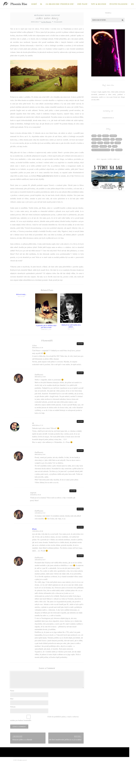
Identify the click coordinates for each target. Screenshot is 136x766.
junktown (118, 139)
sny (112, 142)
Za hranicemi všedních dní (60, 4)
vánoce (115, 146)
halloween (106, 139)
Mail (11, 699)
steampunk (95, 146)
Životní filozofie (119, 4)
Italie (112, 139)
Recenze (100, 142)
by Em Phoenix (46, 22)
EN (132, 4)
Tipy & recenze (98, 4)
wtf (113, 149)
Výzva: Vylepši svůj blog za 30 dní (100, 149)
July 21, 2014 (21, 296)
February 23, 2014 (46, 329)
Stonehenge (103, 146)
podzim (94, 142)
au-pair (94, 135)
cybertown (113, 135)
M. (41, 4)
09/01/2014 (35, 22)
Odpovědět (80, 343)
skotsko (107, 142)
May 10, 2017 (71, 329)
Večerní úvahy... (21, 294)
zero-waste (119, 149)
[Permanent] (46, 323)
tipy (110, 146)
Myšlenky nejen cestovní (47, 15)
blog (99, 135)
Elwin (34, 529)
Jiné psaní (82, 4)
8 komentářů (58, 22)
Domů (34, 4)
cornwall (105, 135)
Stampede (117, 142)
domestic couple (96, 139)
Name (12, 691)
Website (13, 707)
